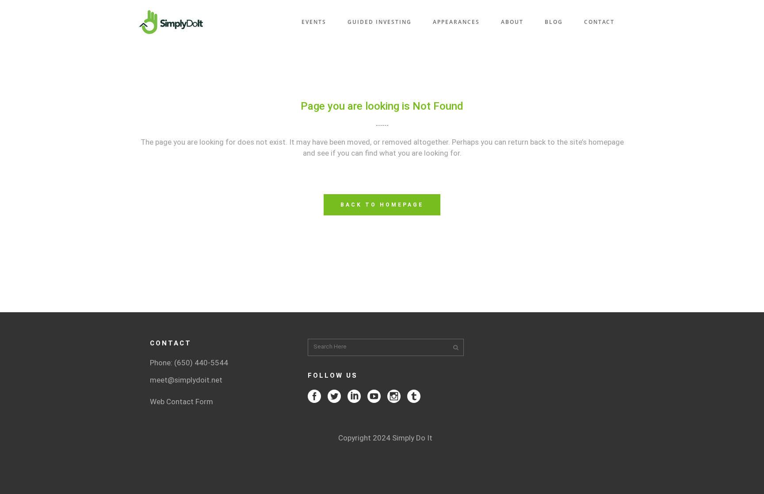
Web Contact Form (181, 401)
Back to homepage (382, 205)
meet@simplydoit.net (186, 379)
